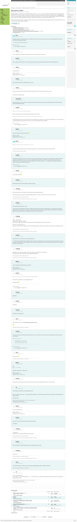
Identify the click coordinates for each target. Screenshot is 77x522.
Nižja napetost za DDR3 (17, 10)
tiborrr (17, 318)
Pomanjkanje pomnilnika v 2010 (18, 27)
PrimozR (17, 180)
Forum (2, 12)
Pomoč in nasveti (19, 495)
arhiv (2, 10)
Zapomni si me (70, 14)
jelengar (17, 87)
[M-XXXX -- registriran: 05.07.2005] (14, 59)
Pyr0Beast (18, 188)
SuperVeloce (18, 98)
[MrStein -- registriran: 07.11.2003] (14, 68)
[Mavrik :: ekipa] (14, 141)
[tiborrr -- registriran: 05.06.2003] (14, 319)
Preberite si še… (14, 26)
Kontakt (24, 520)
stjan (14, 494)
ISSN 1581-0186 (29, 520)
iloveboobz (55, 493)
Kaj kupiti (17, 506)
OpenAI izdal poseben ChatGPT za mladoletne (23, 0)
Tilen (17, 35)
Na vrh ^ (75, 520)
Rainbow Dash (15, 501)
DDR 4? (14, 496)
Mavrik (17, 141)
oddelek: (31, 516)
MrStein (17, 67)
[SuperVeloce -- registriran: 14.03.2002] (14, 99)
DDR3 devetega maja (16, 32)
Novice (2, 9)
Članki (2, 17)
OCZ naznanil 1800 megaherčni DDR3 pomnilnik (21, 29)
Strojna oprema (19, 498)
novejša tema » (50, 516)
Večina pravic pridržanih (8, 520)
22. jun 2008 (19, 11)
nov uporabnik (69, 22)
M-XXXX (17, 58)
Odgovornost (15, 520)
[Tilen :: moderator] (14, 36)
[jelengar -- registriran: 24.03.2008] (14, 88)
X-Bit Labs (12, 13)
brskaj (3, 20)
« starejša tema (26, 516)
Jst (16, 387)
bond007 (17, 107)
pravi (48, 19)
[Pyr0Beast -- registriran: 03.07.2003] (14, 189)
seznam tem (69, 32)
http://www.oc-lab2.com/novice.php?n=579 (30, 322)
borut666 (14, 497)
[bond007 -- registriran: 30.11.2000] (14, 108)
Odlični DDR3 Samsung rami (19, 504)
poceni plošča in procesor (18, 493)
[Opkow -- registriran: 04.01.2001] (14, 51)
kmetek (14, 505)
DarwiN (55, 496)
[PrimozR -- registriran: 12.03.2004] (14, 180)
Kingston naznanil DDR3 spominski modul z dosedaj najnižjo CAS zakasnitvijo (26, 31)
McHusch (14, 508)
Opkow (17, 50)
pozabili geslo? (69, 23)
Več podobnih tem (14, 512)
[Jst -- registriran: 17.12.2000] (14, 388)
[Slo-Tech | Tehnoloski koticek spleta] (6, 4)
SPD (58, 15)
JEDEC (16, 13)
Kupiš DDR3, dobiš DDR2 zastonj (18, 28)
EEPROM (60, 15)
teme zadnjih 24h (5, 15)
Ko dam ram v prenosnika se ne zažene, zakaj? (22, 500)
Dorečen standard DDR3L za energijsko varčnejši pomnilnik (25, 507)
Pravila (2, 520)
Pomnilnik (27, 11)
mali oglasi (3, 13)
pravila (3, 23)
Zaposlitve (2, 18)
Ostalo (2, 21)
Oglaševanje (20, 520)
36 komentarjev (14, 23)
